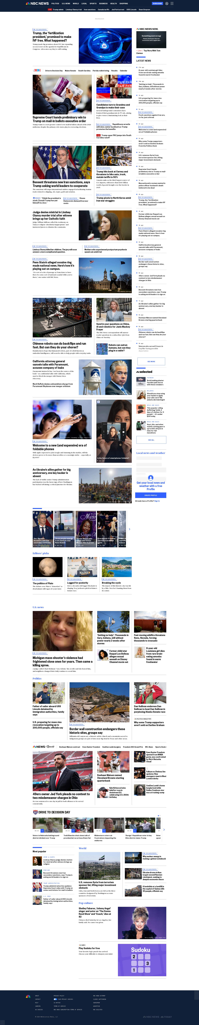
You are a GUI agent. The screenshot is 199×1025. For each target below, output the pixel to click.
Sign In (157, 501)
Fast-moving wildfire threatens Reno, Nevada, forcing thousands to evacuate (149, 637)
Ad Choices (39, 1009)
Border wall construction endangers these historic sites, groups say (151, 263)
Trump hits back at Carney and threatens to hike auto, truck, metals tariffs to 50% (112, 174)
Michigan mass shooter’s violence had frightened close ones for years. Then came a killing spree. (63, 661)
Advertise (96, 1006)
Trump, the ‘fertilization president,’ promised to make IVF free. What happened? (52, 36)
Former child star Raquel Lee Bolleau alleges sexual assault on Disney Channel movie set (152, 216)
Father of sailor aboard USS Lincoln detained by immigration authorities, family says (48, 710)
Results (114, 70)
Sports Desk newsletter (165, 747)
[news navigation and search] (172, 3)
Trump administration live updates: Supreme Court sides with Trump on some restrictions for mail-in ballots (58, 888)
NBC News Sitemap (99, 996)
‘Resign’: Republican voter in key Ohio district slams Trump (138, 836)
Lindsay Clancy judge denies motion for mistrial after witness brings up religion (57, 861)
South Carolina (84, 70)
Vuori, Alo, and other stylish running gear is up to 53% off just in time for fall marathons (156, 428)
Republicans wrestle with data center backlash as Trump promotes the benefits (113, 126)
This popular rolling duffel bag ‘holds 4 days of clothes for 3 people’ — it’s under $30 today (155, 412)
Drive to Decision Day (54, 70)
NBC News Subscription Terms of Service (68, 1009)
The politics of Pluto (43, 583)
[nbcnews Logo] (28, 996)
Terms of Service (60, 1006)
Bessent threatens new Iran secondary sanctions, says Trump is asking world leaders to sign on (152, 291)
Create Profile (151, 495)
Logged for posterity (77, 582)
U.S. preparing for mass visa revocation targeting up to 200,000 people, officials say (150, 100)
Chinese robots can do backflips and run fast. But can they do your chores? (59, 345)
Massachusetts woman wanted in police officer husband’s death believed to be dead (152, 185)
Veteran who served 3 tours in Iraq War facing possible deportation (151, 348)
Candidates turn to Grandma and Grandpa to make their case (113, 106)
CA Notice (57, 1003)
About (37, 996)
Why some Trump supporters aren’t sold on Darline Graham (149, 724)
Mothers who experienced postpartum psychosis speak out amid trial (106, 250)
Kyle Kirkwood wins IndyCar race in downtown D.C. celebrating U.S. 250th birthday (119, 792)
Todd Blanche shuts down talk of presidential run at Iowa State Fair (77, 836)
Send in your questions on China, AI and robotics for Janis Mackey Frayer (113, 326)
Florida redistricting (101, 70)
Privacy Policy (59, 996)
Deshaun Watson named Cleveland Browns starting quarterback (152, 318)
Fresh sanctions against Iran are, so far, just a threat (152, 116)
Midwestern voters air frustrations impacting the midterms (105, 838)
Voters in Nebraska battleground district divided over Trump (46, 836)
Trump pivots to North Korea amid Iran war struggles (113, 199)
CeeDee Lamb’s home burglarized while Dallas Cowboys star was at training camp (155, 789)
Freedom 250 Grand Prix (133, 747)
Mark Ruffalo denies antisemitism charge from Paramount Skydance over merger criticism (53, 384)
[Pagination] (158, 815)
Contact (37, 999)
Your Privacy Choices (65, 999)
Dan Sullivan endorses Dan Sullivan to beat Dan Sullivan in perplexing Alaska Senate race (149, 708)
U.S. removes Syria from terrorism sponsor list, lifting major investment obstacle (150, 157)
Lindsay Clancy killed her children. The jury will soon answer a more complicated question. (55, 250)
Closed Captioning (99, 999)
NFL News (149, 747)
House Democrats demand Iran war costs (75, 200)
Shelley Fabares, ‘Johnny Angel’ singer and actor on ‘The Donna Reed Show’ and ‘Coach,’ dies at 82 (95, 912)
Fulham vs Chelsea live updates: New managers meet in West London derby (156, 775)
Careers (37, 1006)
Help (36, 1003)
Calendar (123, 70)
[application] (62, 162)
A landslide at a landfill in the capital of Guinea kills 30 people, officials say (153, 888)
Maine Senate (70, 70)
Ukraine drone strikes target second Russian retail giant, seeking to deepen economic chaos (153, 876)
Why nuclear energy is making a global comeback (154, 857)
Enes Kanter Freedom (91, 747)
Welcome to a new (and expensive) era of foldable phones (60, 447)
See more (151, 361)
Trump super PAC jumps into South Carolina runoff (113, 136)
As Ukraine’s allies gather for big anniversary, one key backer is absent (52, 473)
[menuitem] (55, 3)
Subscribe (96, 1003)
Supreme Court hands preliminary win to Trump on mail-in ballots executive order (59, 119)
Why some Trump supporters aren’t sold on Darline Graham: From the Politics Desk (151, 143)
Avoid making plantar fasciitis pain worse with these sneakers (155, 382)
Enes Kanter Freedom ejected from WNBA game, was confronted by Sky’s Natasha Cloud (156, 757)
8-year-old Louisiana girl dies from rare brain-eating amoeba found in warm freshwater (151, 72)
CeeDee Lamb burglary (111, 747)
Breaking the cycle (111, 582)
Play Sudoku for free (89, 948)
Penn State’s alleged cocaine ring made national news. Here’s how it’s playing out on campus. (53, 265)
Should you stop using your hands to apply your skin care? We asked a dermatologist (156, 396)
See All (151, 440)
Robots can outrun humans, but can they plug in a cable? (119, 347)
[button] (84, 3)
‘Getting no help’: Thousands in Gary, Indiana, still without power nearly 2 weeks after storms (152, 86)
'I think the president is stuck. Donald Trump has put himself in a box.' (47, 200)
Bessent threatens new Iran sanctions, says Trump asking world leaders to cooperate (61, 184)
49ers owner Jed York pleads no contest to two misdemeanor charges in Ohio (152, 277)
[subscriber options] (166, 3)
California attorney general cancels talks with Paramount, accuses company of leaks (50, 364)
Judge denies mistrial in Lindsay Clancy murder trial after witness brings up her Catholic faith (52, 215)
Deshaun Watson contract (69, 747)
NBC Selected (97, 1009)
